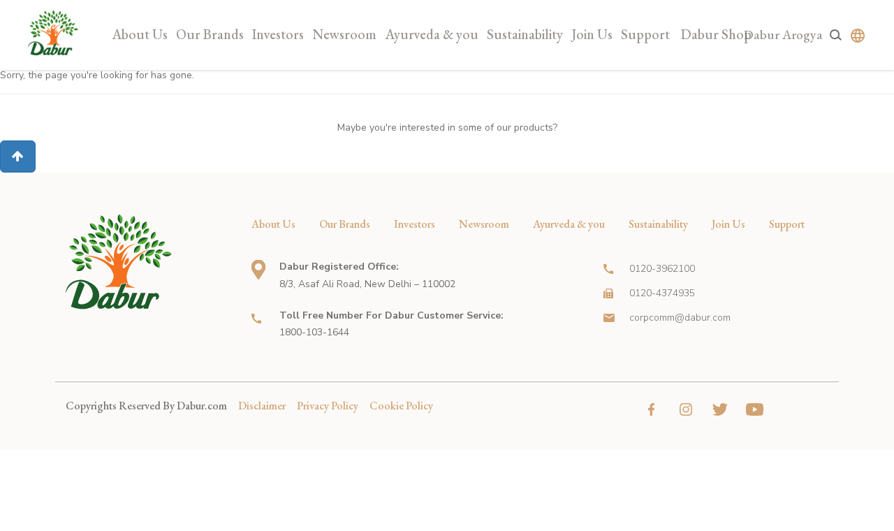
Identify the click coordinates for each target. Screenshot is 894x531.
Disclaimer (262, 405)
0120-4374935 (662, 293)
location (258, 269)
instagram (686, 409)
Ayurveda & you (431, 34)
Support (645, 34)
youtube (754, 409)
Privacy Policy (327, 405)
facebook (652, 409)
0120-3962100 (662, 268)
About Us (140, 34)
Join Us (592, 34)
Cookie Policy (401, 405)
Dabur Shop (716, 34)
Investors (278, 34)
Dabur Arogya (783, 34)
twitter (720, 409)
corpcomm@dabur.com (680, 317)
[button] (18, 156)
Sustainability (525, 34)
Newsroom (344, 34)
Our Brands (210, 34)
